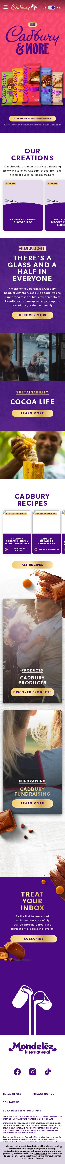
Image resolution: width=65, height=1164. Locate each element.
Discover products (32, 692)
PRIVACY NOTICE (43, 1094)
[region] (32, 1153)
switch (51, 8)
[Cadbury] (26, 5)
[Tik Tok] (47, 1071)
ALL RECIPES (33, 564)
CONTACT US (11, 1102)
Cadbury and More (32, 66)
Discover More (32, 315)
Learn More (32, 413)
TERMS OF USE (12, 1094)
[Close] (61, 1147)
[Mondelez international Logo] (32, 1048)
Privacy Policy (40, 1153)
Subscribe (33, 938)
